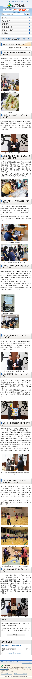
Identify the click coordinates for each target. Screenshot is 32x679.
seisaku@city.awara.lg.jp (14, 653)
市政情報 (19, 38)
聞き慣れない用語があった (22, 630)
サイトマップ (20, 661)
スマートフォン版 (16, 1)
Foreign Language (15, 12)
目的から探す (11, 38)
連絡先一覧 (4, 661)
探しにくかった (18, 628)
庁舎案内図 (5, 669)
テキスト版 (7, 1)
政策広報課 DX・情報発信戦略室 (11, 645)
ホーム (5, 38)
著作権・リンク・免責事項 (20, 674)
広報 (24, 38)
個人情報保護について (6, 674)
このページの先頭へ (27, 663)
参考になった (7, 628)
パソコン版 (25, 1)
